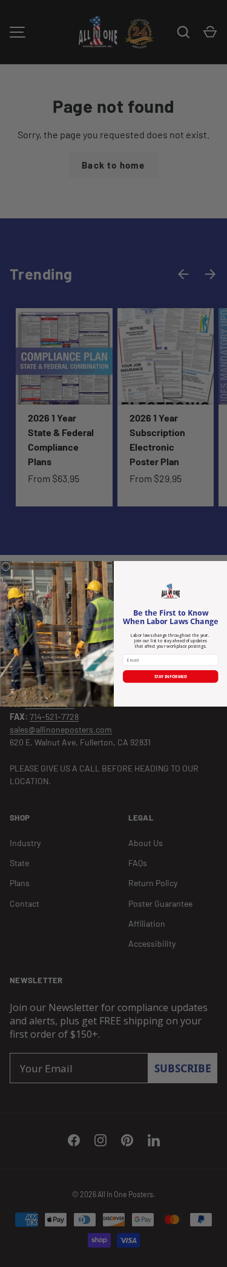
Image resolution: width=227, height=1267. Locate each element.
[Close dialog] (5, 566)
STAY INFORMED (170, 676)
